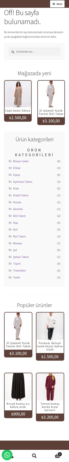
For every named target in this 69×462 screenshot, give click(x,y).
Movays (17, 243)
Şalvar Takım (21, 257)
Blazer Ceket (21, 161)
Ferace (17, 202)
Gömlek (18, 209)
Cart (53, 452)
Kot (15, 229)
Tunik (16, 277)
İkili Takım (19, 216)
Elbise (17, 168)
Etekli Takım (20, 195)
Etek (16, 188)
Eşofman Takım (22, 181)
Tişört (17, 263)
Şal (15, 250)
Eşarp (16, 175)
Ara (34, 456)
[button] (7, 455)
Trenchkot (19, 270)
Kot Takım (19, 236)
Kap (15, 222)
